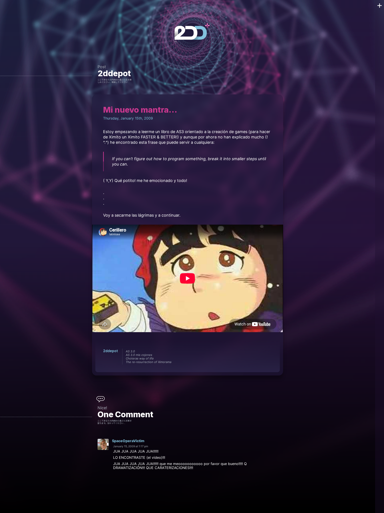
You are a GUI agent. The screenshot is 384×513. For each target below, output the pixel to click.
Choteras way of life (140, 358)
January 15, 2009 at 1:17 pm (130, 446)
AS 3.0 (130, 351)
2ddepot (114, 73)
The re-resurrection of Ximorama (148, 362)
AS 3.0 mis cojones (139, 355)
